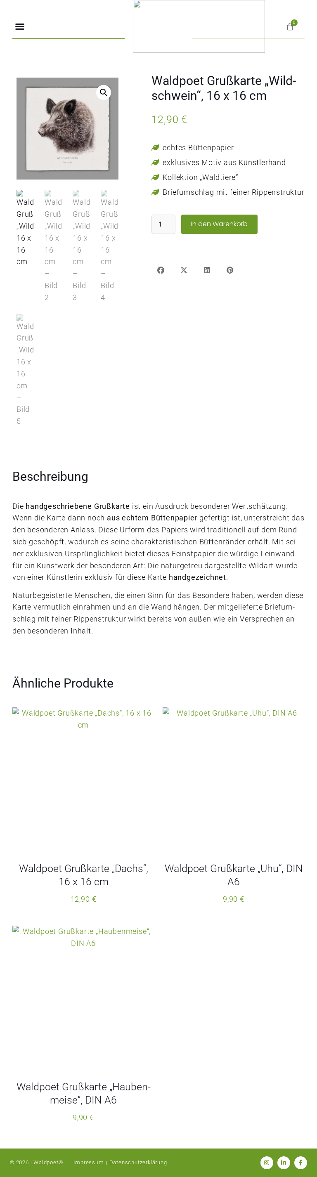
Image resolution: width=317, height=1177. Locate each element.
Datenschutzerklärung (138, 1162)
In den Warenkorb (219, 224)
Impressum (88, 1162)
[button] (20, 26)
